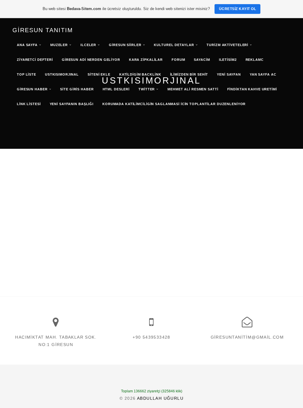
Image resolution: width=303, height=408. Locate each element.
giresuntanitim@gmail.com (247, 337)
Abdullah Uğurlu (160, 398)
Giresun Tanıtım (42, 30)
